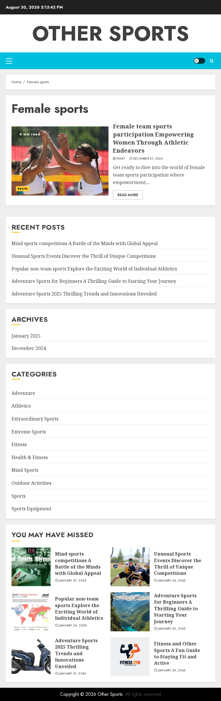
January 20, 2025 (172, 670)
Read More (127, 195)
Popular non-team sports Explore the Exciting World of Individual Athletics (94, 269)
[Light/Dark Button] (199, 61)
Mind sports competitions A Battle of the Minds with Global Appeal (85, 243)
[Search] (211, 61)
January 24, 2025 (73, 626)
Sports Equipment (31, 508)
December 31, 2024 (148, 159)
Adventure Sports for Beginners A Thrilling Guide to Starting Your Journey (94, 281)
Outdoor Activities (32, 483)
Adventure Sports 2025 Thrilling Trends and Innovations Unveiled (84, 294)
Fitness (19, 444)
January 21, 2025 (72, 674)
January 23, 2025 (172, 629)
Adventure (23, 393)
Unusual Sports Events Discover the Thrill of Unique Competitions (84, 256)
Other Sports (110, 33)
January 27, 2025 (72, 581)
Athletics (21, 406)
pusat (121, 159)
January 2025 (26, 336)
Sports (23, 188)
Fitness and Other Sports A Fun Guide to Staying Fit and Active (177, 653)
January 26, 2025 (172, 581)
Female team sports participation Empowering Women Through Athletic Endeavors (153, 138)
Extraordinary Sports (35, 419)
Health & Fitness (30, 457)
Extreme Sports (29, 432)
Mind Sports (25, 470)
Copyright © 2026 (79, 694)
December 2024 (29, 348)
